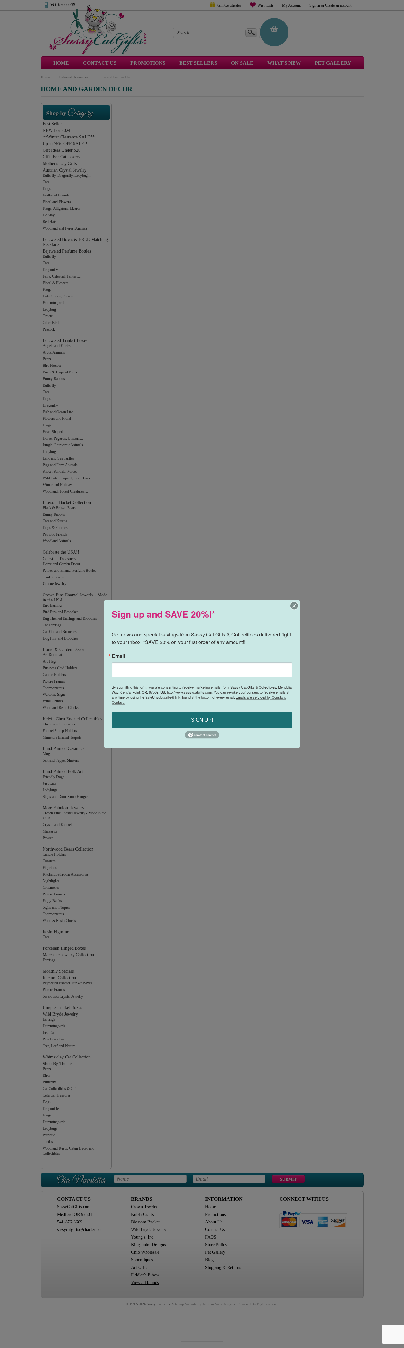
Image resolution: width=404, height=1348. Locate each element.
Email (118, 656)
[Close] (294, 605)
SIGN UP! (202, 720)
